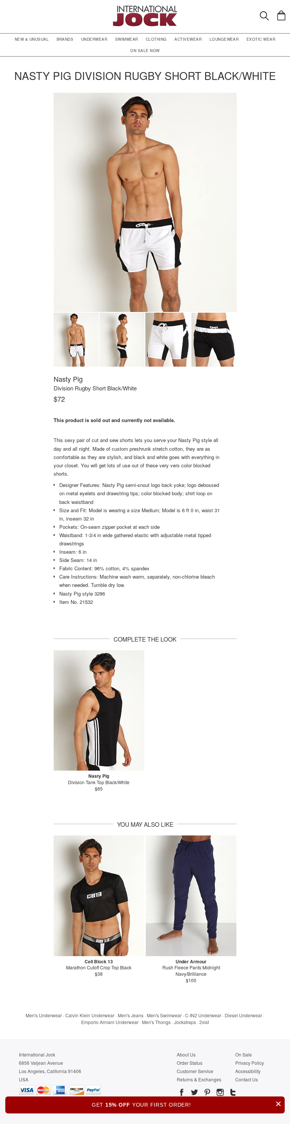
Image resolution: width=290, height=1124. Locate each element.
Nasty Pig (68, 379)
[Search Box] (264, 15)
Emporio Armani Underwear (110, 1022)
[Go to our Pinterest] (206, 1093)
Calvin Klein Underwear (89, 1015)
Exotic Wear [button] (261, 39)
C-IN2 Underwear (203, 1015)
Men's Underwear (44, 1015)
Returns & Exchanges (199, 1079)
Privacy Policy (249, 1063)
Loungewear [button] (224, 39)
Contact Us (246, 1079)
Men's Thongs (156, 1022)
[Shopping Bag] (281, 15)
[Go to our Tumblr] (232, 1093)
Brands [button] (65, 39)
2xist (204, 1022)
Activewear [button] (188, 39)
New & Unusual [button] (32, 39)
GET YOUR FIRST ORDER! (187, 1104)
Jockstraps (185, 1022)
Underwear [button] (94, 39)
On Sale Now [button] (144, 50)
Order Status (189, 1063)
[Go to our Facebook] (181, 1093)
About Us (186, 1054)
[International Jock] (145, 8)
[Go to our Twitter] (193, 1093)
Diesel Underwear (243, 1015)
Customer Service (195, 1071)
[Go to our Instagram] (219, 1093)
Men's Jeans (130, 1015)
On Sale (243, 1054)
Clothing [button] (156, 39)
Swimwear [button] (126, 39)
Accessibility (248, 1071)
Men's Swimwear (164, 1015)
